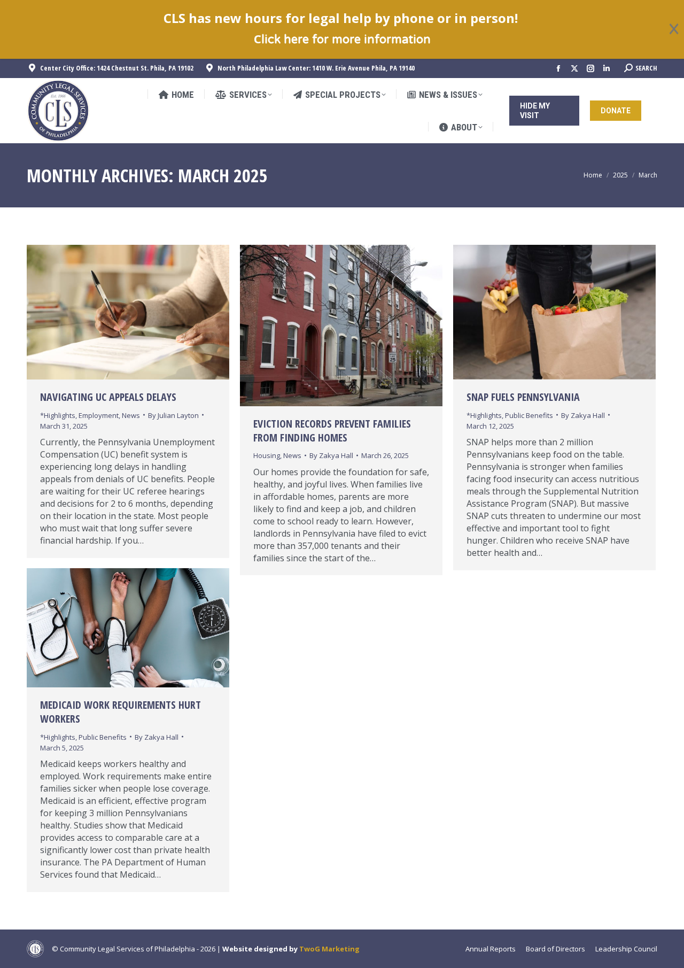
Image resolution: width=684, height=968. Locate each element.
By (173, 415)
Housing (266, 455)
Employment (99, 415)
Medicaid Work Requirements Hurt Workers (120, 712)
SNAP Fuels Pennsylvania (523, 397)
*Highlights (57, 415)
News (131, 415)
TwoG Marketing (329, 949)
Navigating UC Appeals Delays (108, 397)
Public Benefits (529, 415)
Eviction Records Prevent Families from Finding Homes (332, 430)
